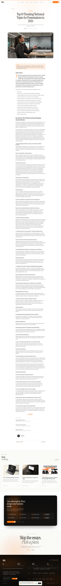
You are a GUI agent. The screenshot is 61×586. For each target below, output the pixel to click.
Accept (39, 583)
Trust (53, 583)
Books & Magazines (5, 574)
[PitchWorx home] (3, 2)
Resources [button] (36, 2)
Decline (36, 583)
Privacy (48, 583)
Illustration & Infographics (12, 574)
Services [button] (23, 2)
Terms (51, 583)
